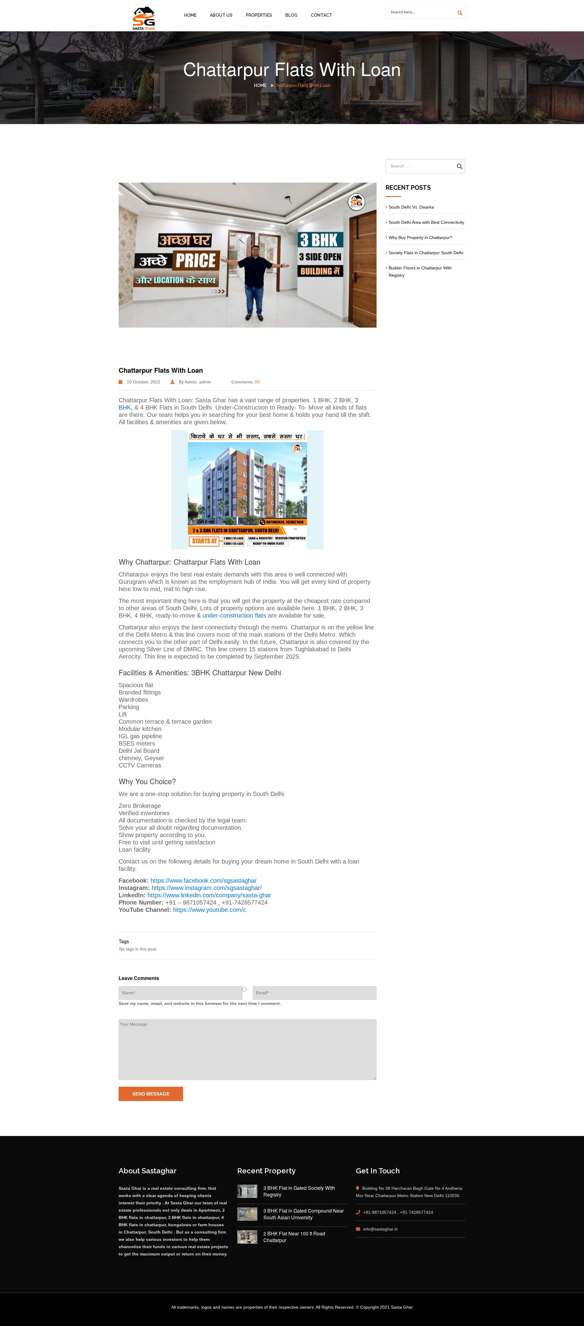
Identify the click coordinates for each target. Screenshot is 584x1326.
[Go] (459, 13)
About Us (221, 15)
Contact (321, 15)
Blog (291, 15)
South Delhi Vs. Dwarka (411, 207)
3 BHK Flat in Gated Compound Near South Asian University (303, 1214)
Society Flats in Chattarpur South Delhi (426, 252)
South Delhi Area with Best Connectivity (426, 222)
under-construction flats (233, 615)
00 (257, 381)
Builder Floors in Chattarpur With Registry (420, 271)
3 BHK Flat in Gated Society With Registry (299, 1191)
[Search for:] (426, 166)
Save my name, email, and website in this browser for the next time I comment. (200, 1003)
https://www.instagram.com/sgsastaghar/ (207, 888)
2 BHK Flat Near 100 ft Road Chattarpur (294, 1237)
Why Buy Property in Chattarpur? (420, 237)
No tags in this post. (138, 949)
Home (190, 15)
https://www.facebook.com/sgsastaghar (204, 880)
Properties (259, 15)
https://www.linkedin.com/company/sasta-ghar (209, 895)
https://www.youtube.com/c (209, 909)
